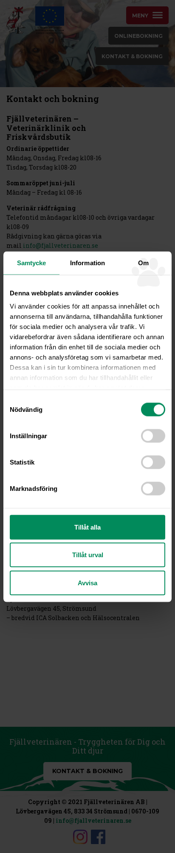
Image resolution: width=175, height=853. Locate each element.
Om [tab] (143, 262)
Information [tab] (87, 262)
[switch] (153, 435)
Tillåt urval (87, 554)
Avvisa (87, 582)
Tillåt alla (87, 526)
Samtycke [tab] (31, 262)
